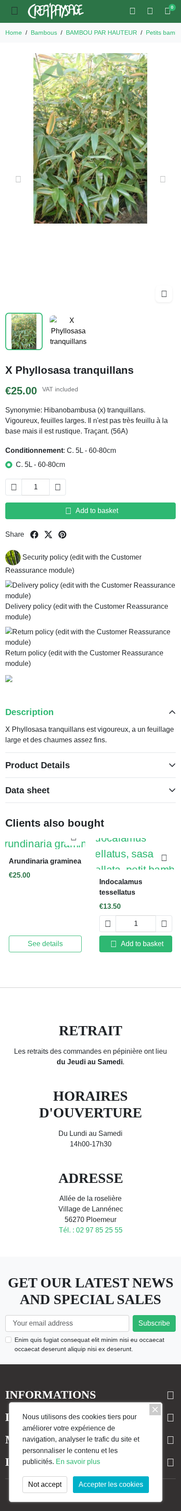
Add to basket (91, 511)
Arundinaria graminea (45, 861)
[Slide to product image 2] (68, 331)
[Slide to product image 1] (24, 331)
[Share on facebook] (34, 534)
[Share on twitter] (48, 534)
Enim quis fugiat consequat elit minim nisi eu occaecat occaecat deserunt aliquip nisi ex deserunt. (89, 1344)
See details (45, 943)
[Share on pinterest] (62, 534)
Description (29, 712)
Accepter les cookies (111, 1484)
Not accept (45, 1484)
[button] (134, 11)
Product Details (37, 765)
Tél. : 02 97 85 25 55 (91, 1230)
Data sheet (27, 790)
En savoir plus (78, 1461)
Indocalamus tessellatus (120, 887)
